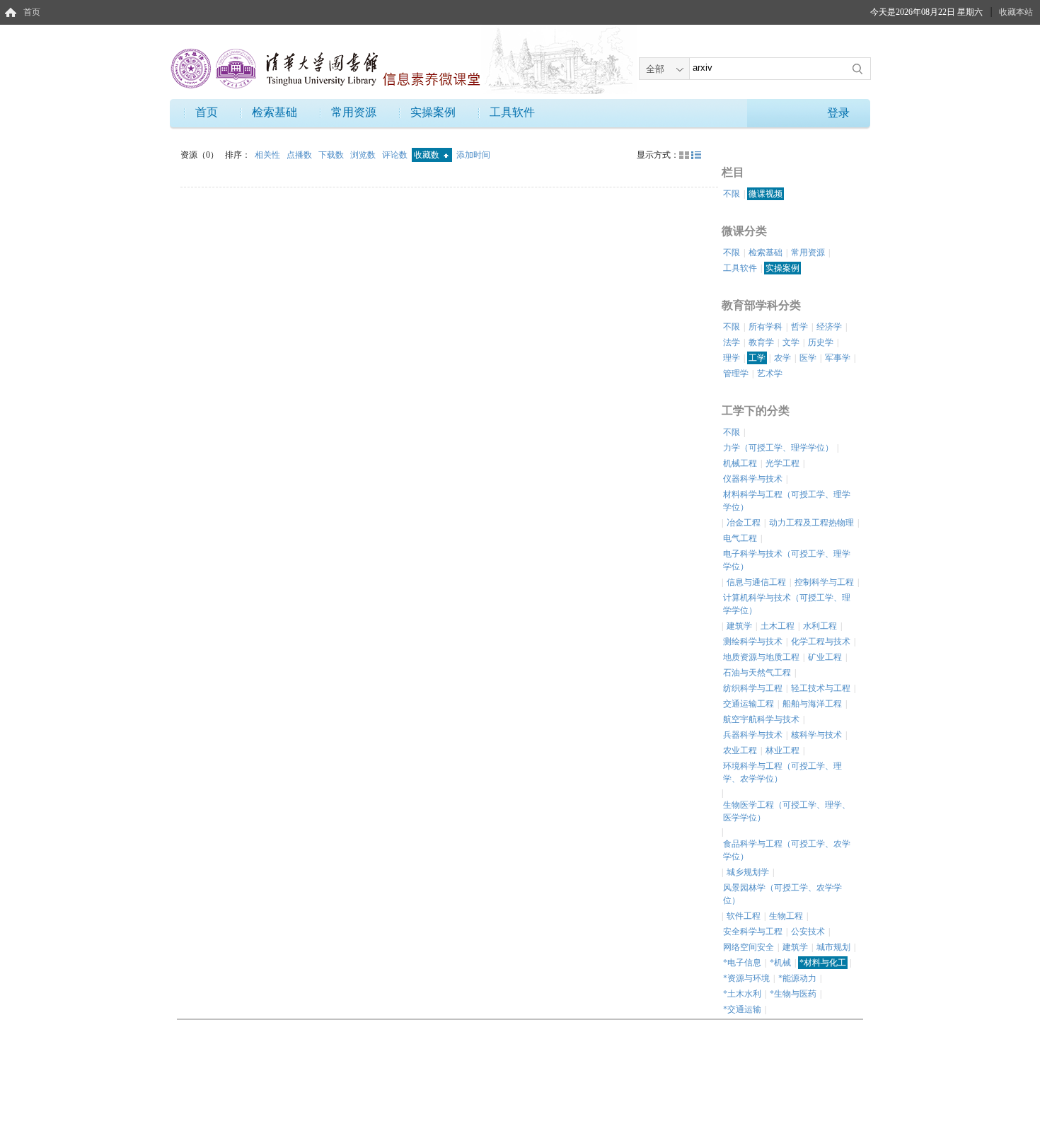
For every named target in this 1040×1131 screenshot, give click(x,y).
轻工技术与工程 (820, 688)
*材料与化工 (822, 963)
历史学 (820, 342)
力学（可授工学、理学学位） (778, 448)
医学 (807, 358)
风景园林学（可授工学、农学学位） (782, 894)
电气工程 (740, 538)
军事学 (837, 358)
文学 (790, 342)
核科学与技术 (816, 735)
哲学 (799, 327)
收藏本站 (1016, 12)
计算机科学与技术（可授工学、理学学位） (786, 604)
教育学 (761, 342)
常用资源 (353, 112)
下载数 (332, 155)
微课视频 (765, 194)
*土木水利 (742, 994)
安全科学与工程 (752, 931)
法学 (731, 342)
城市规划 (833, 947)
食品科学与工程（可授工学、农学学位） (786, 850)
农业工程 (740, 750)
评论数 (396, 155)
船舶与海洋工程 (812, 704)
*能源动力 (797, 978)
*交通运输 (742, 1009)
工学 (757, 358)
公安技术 (808, 931)
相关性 (268, 155)
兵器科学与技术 (752, 735)
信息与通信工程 (756, 582)
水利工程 (820, 626)
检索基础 (274, 112)
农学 (782, 358)
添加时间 (473, 155)
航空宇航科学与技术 (761, 719)
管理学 (736, 373)
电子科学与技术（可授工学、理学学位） (786, 560)
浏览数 (364, 155)
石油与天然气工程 (757, 673)
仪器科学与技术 (752, 479)
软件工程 (744, 916)
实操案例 (433, 112)
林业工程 (782, 750)
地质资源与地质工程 (761, 657)
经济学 (829, 327)
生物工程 (786, 916)
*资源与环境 (746, 978)
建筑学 (739, 626)
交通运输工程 (748, 704)
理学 (731, 358)
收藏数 (427, 155)
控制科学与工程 (824, 582)
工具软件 (512, 112)
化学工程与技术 (820, 641)
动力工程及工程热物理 (811, 523)
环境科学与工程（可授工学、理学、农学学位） (782, 772)
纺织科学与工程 (752, 688)
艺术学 (769, 373)
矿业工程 (825, 657)
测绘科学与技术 (752, 641)
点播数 (300, 155)
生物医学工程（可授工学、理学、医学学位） (786, 811)
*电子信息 (742, 963)
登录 (838, 113)
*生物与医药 (793, 994)
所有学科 (765, 327)
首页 (31, 12)
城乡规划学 (748, 872)
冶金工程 (744, 523)
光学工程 (782, 463)
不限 (731, 194)
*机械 (780, 963)
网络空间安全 (748, 947)
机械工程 (740, 463)
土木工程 (778, 626)
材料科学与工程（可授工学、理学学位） (786, 500)
